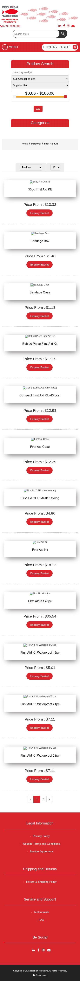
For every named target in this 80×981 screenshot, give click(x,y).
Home (25, 143)
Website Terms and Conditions (41, 843)
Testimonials (41, 912)
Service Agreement (41, 851)
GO (38, 108)
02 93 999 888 (11, 26)
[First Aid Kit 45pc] (40, 593)
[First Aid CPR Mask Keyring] (40, 490)
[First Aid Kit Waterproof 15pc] (40, 645)
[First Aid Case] (40, 439)
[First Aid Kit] (40, 542)
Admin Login (41, 975)
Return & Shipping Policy (41, 881)
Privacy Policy (41, 835)
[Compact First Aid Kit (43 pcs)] (40, 387)
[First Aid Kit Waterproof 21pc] (40, 696)
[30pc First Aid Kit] (40, 181)
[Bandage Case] (40, 284)
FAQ (41, 919)
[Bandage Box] (40, 233)
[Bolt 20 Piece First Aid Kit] (40, 336)
